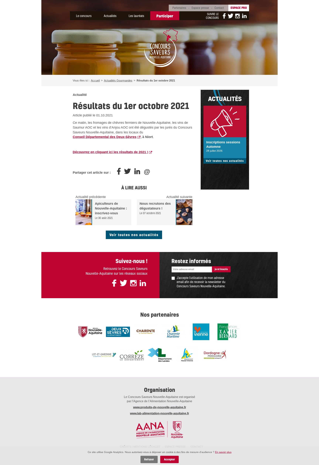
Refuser (149, 459)
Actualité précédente (91, 197)
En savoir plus (223, 452)
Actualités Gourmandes (118, 80)
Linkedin (243, 16)
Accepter (169, 459)
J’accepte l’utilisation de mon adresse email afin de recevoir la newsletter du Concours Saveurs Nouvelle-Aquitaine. (201, 282)
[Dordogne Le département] (215, 354)
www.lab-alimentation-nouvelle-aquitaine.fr (159, 413)
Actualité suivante (179, 197)
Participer (164, 15)
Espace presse (200, 8)
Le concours (84, 16)
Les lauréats (136, 16)
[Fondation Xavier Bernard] (229, 331)
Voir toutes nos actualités (134, 234)
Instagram (237, 16)
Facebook (224, 16)
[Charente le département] (146, 331)
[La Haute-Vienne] (187, 354)
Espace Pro (239, 8)
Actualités (110, 16)
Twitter (230, 16)
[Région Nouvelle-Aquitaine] (90, 331)
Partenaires (179, 8)
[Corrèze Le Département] (132, 354)
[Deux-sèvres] (118, 331)
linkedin (143, 283)
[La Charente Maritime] (173, 331)
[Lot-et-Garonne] (104, 354)
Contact (219, 8)
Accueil (95, 80)
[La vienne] (201, 331)
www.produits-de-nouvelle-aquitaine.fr (159, 407)
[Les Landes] (159, 354)
